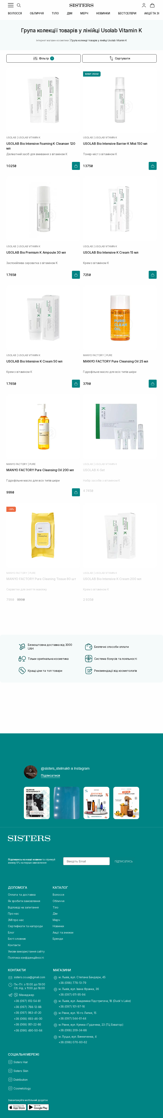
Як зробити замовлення (24, 901)
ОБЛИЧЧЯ (37, 13)
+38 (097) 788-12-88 (28, 1007)
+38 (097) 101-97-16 (72, 1006)
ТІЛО (55, 13)
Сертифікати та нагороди (25, 926)
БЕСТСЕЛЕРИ (127, 13)
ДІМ (70, 13)
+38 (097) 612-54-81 (27, 1001)
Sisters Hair (21, 1062)
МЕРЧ (84, 13)
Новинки (58, 926)
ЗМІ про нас (16, 920)
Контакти (14, 945)
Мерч (56, 920)
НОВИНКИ (103, 13)
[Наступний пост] (132, 803)
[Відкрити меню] (11, 5)
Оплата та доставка (21, 894)
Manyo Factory (93, 355)
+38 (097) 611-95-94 (72, 994)
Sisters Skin (21, 1071)
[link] (152, 5)
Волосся (58, 894)
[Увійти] (144, 5)
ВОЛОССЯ (15, 13)
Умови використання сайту (26, 951)
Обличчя (58, 901)
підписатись (124, 861)
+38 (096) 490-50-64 (28, 1030)
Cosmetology (22, 1088)
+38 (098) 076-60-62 (73, 1042)
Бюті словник (17, 938)
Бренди (58, 938)
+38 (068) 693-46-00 (28, 1018)
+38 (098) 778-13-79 (72, 982)
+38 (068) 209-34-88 (73, 1030)
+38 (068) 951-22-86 (27, 1024)
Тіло (55, 907)
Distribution (21, 1079)
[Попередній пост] (30, 803)
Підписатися (50, 775)
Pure (109, 355)
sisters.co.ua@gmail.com (29, 977)
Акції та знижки (63, 932)
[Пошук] (18, 5)
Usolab (11, 137)
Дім (55, 913)
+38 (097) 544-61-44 (72, 1018)
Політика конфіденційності (26, 957)
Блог (11, 932)
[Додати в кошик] (76, 166)
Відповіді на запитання (23, 907)
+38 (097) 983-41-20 (27, 1012)
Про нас (13, 913)
